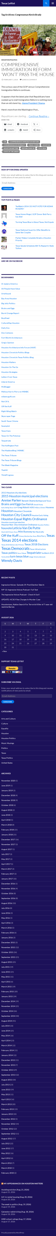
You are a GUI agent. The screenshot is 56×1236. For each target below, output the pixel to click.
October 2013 (7, 1070)
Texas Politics (7, 758)
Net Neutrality (38, 532)
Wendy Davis (11, 560)
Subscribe (7, 189)
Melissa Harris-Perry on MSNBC (15, 391)
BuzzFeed (5, 318)
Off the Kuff (6, 406)
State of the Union (11, 151)
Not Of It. (5, 401)
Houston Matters (11, 148)
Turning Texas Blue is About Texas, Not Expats (34, 222)
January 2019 (7, 790)
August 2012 (6, 1138)
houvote (6, 528)
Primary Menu (52, 3)
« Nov (4, 651)
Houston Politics (9, 60)
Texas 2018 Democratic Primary (12, 545)
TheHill (4, 470)
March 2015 (6, 986)
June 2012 (5, 1148)
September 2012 (8, 1133)
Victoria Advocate (39, 557)
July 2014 (5, 1026)
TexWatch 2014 (47, 553)
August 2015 (6, 962)
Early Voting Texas (7, 507)
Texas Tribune (21, 553)
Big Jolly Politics (8, 303)
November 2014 (8, 1006)
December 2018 (8, 795)
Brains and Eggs (8, 308)
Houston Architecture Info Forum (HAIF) (18, 347)
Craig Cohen (34, 145)
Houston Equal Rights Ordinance (24, 519)
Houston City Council (16, 515)
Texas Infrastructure (38, 549)
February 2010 (7, 1173)
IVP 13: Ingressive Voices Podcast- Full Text (19, 590)
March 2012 (6, 1163)
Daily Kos (5, 328)
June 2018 (5, 815)
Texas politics (9, 552)
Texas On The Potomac (11, 436)
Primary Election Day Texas (28, 536)
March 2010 (6, 1168)
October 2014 (7, 1011)
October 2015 (7, 952)
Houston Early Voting (40, 515)
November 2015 (8, 947)
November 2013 (8, 1065)
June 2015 (5, 972)
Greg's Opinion (7, 342)
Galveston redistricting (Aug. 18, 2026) (17, 1212)
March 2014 (6, 1045)
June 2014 (5, 1031)
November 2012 (8, 1124)
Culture (4, 723)
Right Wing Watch (9, 411)
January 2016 (7, 937)
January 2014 (7, 1055)
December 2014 (8, 1001)
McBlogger (6, 387)
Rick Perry (41, 536)
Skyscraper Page (8, 416)
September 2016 (8, 898)
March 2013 (6, 1104)
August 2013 (6, 1080)
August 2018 (6, 810)
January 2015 (7, 996)
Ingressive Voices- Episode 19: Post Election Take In (22, 585)
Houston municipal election (13, 522)
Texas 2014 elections (19, 540)
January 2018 (7, 834)
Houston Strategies (9, 372)
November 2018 (8, 800)
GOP (15, 507)
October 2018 (7, 805)
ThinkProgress (7, 475)
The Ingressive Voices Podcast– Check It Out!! (20, 594)
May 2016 (5, 918)
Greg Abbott (23, 507)
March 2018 (6, 825)
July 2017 (5, 854)
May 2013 (5, 1094)
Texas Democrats (15, 548)
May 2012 (5, 1153)
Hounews (50, 507)
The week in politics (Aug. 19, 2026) (16, 1204)
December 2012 (8, 1119)
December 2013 (8, 1060)
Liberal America (8, 382)
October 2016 (7, 893)
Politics (4, 748)
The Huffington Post (9, 445)
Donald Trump (38, 504)
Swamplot (5, 426)
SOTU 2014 (42, 148)
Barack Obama (28, 500)
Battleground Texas (43, 501)
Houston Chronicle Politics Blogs (15, 352)
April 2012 (5, 1158)
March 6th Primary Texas (9, 532)
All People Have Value (10, 289)
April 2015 (5, 981)
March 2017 (6, 869)
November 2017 (8, 844)
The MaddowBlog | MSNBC (12, 450)
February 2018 (7, 829)
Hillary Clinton (40, 508)
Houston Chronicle (23, 511)
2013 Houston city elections (14, 492)
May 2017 (5, 859)
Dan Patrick (27, 504)
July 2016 (5, 908)
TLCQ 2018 (5, 557)
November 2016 (8, 888)
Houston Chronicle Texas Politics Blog (17, 357)
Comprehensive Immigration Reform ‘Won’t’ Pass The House (28, 69)
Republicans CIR (28, 148)
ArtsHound (6, 293)
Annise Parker (11, 500)
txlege (31, 557)
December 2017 (8, 839)
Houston (46, 145)
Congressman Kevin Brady (14, 145)
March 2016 (6, 928)
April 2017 (5, 864)
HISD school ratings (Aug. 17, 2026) (16, 1219)
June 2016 (5, 913)
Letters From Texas (9, 377)
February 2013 (7, 1109)
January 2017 (7, 879)
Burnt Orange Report (10, 313)
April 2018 (5, 820)
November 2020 (8, 780)
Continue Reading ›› (39, 116)
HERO (32, 507)
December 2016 (8, 883)
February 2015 (7, 991)
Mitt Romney (25, 531)
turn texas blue (19, 556)
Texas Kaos (6, 431)
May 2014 (5, 1035)
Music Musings (7, 743)
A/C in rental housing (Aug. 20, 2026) (16, 1197)
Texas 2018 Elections (36, 544)
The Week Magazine (9, 465)
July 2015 (5, 967)
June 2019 (5, 785)
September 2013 (8, 1075)
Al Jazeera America (9, 284)
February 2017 (7, 874)
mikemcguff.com (8, 396)
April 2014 (5, 1040)
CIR (5, 142)
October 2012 (7, 1129)
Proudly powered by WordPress (12, 1233)
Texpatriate (6, 441)
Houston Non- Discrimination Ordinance (19, 525)
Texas (50, 535)
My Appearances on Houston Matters (23, 1183)
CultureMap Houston (10, 323)
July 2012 (5, 1143)
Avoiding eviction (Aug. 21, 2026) (15, 1189)
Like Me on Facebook (12, 261)
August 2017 (6, 849)
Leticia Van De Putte (26, 528)
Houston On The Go (9, 367)
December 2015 (8, 942)
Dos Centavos (7, 333)
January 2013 (7, 1114)
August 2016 (6, 903)
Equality (4, 728)
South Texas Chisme (9, 421)
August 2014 (6, 1021)
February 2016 (7, 932)
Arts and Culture (8, 718)
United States (7, 763)
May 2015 (5, 977)
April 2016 (5, 923)
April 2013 (5, 1099)
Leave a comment (29, 80)
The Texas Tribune (8, 455)
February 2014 (7, 1050)
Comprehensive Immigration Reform (24, 142)
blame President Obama (33, 103)
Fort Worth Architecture (11, 338)
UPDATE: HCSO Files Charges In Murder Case (20, 599)
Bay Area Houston (9, 298)
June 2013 (5, 1089)
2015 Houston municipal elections (24, 496)
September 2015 (8, 957)
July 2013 (5, 1084)
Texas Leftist (8, 3)
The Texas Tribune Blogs (11, 460)
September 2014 (8, 1016)
